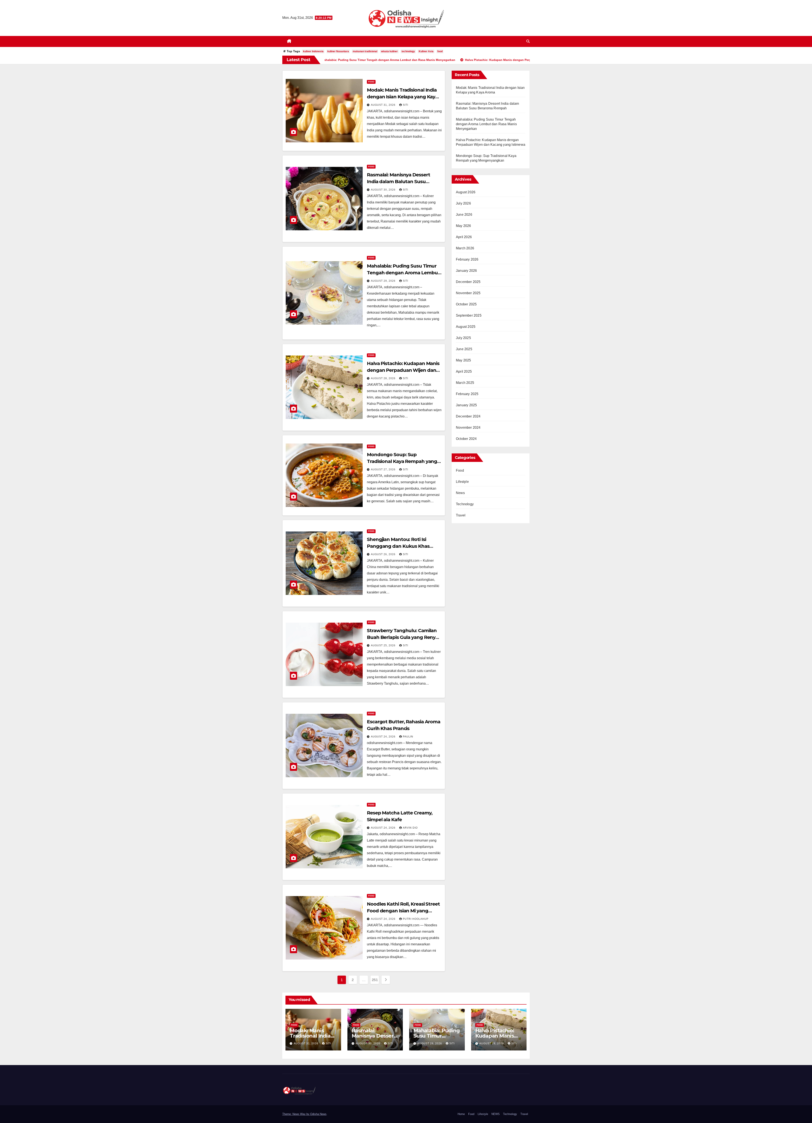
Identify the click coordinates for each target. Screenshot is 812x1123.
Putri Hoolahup (415, 918)
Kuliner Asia (426, 51)
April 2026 (464, 237)
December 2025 (468, 282)
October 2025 (466, 304)
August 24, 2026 (383, 736)
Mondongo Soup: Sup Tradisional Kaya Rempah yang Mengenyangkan (402, 461)
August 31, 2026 (383, 104)
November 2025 (468, 293)
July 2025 (463, 338)
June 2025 (464, 349)
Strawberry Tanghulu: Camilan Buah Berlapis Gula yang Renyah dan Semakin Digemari (404, 637)
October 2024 (466, 439)
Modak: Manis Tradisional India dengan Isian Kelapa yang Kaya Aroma (402, 96)
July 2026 (463, 203)
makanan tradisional (365, 51)
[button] (528, 41)
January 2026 (466, 270)
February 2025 (467, 394)
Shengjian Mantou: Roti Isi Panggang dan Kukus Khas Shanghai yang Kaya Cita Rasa (401, 546)
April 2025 (464, 371)
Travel (460, 515)
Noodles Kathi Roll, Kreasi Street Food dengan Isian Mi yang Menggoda (403, 910)
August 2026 (465, 192)
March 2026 (465, 248)
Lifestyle (462, 481)
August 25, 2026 (383, 645)
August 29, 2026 (383, 280)
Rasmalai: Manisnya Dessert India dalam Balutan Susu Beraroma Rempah (398, 181)
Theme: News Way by (296, 1114)
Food (371, 82)
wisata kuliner (389, 51)
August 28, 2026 (383, 378)
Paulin (408, 736)
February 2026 (467, 259)
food (440, 51)
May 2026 (463, 226)
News (460, 493)
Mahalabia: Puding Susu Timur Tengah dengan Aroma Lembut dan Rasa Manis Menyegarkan (403, 272)
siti (405, 104)
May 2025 (463, 360)
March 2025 (465, 382)
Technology (465, 504)
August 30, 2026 (383, 189)
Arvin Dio (410, 827)
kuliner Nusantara (338, 51)
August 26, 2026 (383, 554)
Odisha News (318, 1114)
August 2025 (465, 326)
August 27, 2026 (383, 469)
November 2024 (468, 427)
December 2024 (468, 416)
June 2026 (464, 214)
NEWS (495, 1114)
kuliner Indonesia (313, 51)
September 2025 (468, 315)
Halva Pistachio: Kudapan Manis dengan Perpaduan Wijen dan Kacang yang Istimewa (403, 370)
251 (375, 980)
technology (408, 51)
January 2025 (466, 405)
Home (461, 1114)
